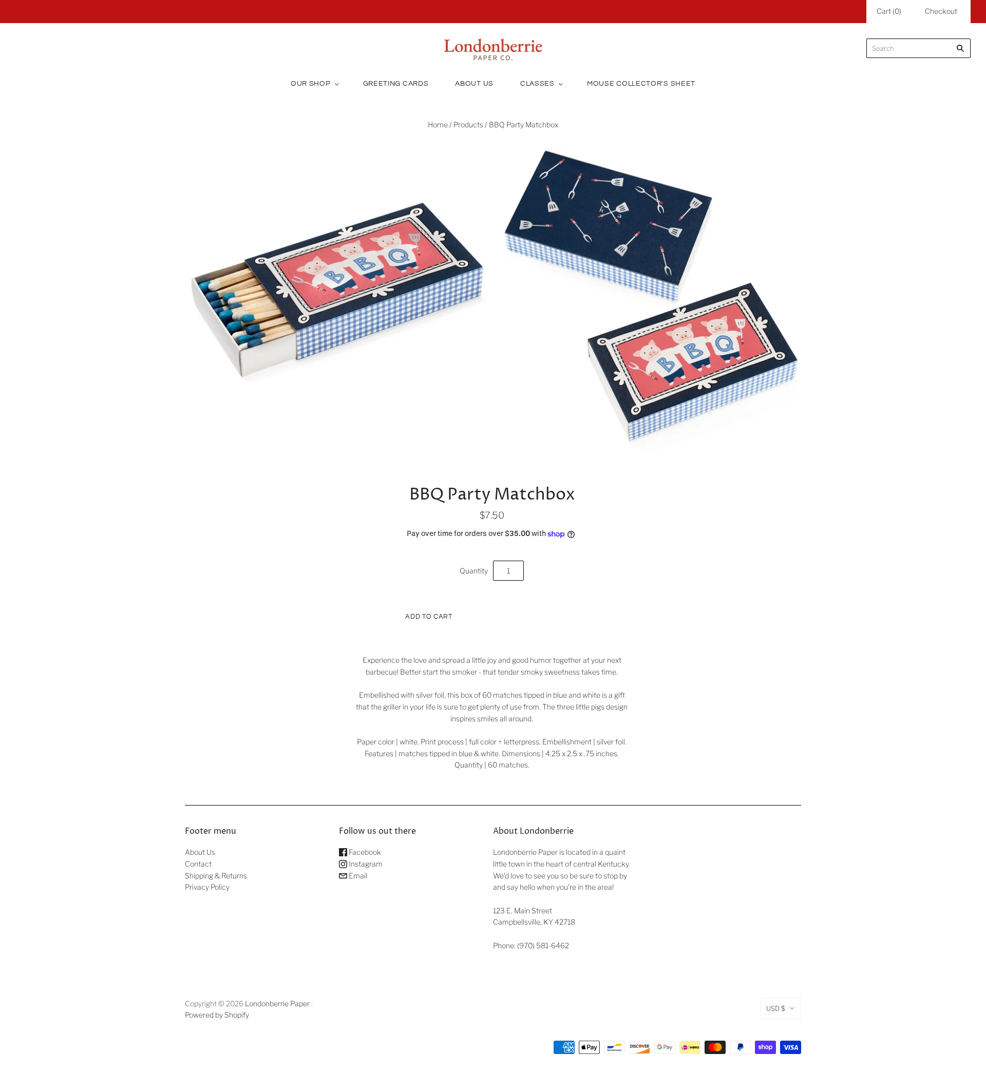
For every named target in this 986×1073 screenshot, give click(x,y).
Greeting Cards (396, 83)
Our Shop (311, 83)
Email (357, 875)
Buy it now (555, 616)
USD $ (775, 1008)
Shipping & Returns (216, 875)
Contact (198, 863)
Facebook (364, 852)
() (889, 11)
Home (438, 124)
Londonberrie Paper (277, 1003)
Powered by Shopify (217, 1014)
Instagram (365, 863)
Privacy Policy (207, 887)
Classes (537, 83)
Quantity (474, 570)
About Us (474, 83)
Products (468, 124)
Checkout (941, 11)
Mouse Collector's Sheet (641, 83)
